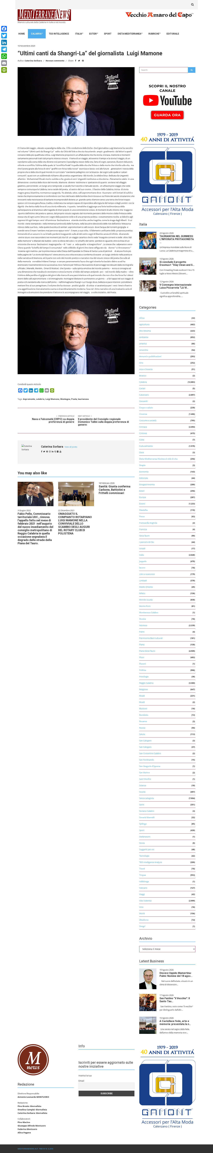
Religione (143, 689)
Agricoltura (144, 324)
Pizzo (141, 657)
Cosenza (143, 414)
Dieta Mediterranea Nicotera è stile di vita (158, 458)
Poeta (74, 399)
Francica (143, 529)
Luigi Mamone (52, 399)
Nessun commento (55, 61)
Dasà (141, 452)
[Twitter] (4, 35)
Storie (142, 843)
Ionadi (142, 548)
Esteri (93, 33)
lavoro (142, 567)
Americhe (143, 350)
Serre (141, 804)
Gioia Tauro (144, 535)
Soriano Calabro (146, 811)
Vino (141, 907)
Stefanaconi (144, 836)
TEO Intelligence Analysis (150, 862)
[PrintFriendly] (4, 70)
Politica (142, 670)
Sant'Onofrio (145, 779)
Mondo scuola (145, 599)
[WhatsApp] (4, 56)
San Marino (144, 772)
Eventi (142, 503)
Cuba (141, 439)
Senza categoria (146, 798)
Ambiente (143, 337)
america (143, 343)
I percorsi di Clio (146, 542)
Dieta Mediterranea (129, 33)
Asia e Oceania (145, 369)
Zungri (142, 926)
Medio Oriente (146, 586)
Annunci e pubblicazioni (150, 356)
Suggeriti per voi (146, 849)
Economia (143, 471)
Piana (141, 644)
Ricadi (142, 695)
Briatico (142, 375)
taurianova (83, 399)
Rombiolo (143, 715)
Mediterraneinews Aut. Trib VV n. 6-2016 (35, 1149)
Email (81, 1080)
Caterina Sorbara (33, 61)
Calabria (36, 33)
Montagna (65, 399)
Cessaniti (143, 401)
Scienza (142, 785)
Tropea (142, 875)
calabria (40, 399)
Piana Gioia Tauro (147, 651)
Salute (142, 734)
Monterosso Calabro (148, 612)
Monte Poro (144, 606)
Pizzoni (142, 663)
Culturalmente (146, 446)
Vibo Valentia (145, 900)
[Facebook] (4, 28)
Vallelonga (144, 881)
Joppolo (142, 561)
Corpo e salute (146, 407)
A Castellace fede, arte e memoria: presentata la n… (175, 1023)
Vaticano (143, 887)
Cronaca (143, 426)
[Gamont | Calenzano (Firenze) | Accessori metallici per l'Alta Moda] (167, 173)
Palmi (141, 631)
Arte (141, 362)
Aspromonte (29, 399)
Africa (141, 318)
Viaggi (142, 894)
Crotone (143, 433)
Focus (142, 516)
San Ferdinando (146, 759)
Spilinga (142, 823)
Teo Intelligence (59, 33)
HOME (21, 33)
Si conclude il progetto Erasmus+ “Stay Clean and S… (177, 263)
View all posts (71, 447)
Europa (142, 497)
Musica (142, 618)
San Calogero (145, 740)
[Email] (4, 63)
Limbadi (143, 580)
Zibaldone (143, 919)
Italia (78, 33)
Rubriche (153, 33)
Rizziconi (143, 708)
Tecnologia (144, 855)
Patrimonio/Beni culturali (150, 638)
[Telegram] (4, 49)
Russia (142, 727)
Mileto (142, 593)
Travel (142, 868)
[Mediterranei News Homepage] (33, 1059)
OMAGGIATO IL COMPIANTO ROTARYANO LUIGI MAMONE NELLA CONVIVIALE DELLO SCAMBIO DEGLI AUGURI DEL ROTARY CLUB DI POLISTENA (75, 523)
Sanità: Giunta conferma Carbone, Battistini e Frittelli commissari (114, 490)
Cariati (142, 388)
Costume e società (147, 420)
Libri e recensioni (147, 574)
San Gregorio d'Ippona (149, 766)
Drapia (142, 465)
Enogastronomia (147, 484)
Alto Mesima (145, 330)
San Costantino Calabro (150, 753)
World (142, 913)
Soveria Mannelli (147, 817)
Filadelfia (143, 510)
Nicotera (143, 625)
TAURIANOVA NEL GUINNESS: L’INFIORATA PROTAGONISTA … (177, 239)
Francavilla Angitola (148, 522)
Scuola (142, 791)
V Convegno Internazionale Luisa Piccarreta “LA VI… (175, 286)
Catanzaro (144, 394)
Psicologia (143, 676)
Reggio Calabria (146, 683)
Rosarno (143, 721)
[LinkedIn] (4, 42)
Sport (107, 33)
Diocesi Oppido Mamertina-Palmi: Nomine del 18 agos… (176, 974)
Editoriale (173, 33)
